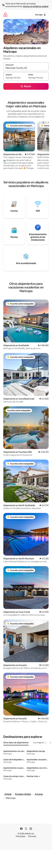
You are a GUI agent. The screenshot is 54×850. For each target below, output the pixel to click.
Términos (32, 836)
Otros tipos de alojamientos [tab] (16, 742)
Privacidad (20, 836)
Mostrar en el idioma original (35, 6)
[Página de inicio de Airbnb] (5, 14)
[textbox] (15, 77)
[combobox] (26, 68)
